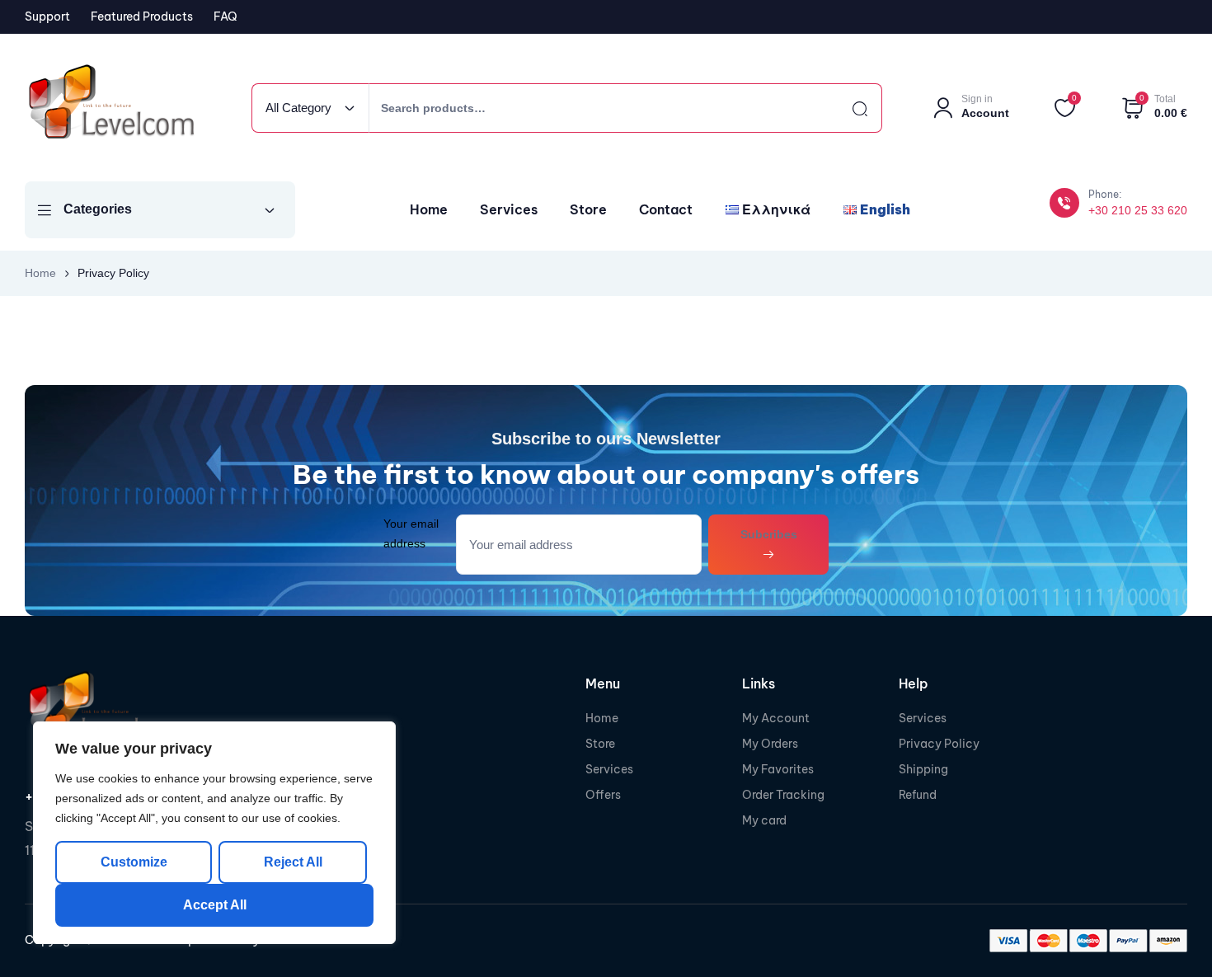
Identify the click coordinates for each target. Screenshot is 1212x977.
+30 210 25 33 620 (1137, 210)
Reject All (293, 862)
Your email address (411, 533)
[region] (214, 832)
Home (40, 272)
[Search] (845, 108)
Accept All (215, 905)
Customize (134, 862)
